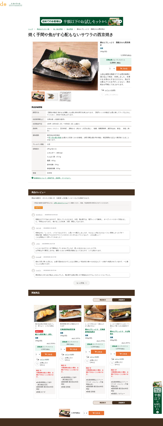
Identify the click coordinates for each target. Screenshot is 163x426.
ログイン (38, 207)
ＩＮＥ (38, 244)
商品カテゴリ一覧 (43, 29)
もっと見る (80, 283)
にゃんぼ (38, 257)
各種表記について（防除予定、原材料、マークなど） (52, 178)
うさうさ (38, 228)
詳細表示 (122, 300)
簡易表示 (103, 300)
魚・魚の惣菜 (58, 29)
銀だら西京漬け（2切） (44, 334)
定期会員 (39, 346)
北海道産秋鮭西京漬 (67, 329)
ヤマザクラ (39, 215)
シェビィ (38, 270)
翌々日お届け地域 (55, 137)
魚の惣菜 (70, 29)
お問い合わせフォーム (60, 203)
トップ (30, 29)
